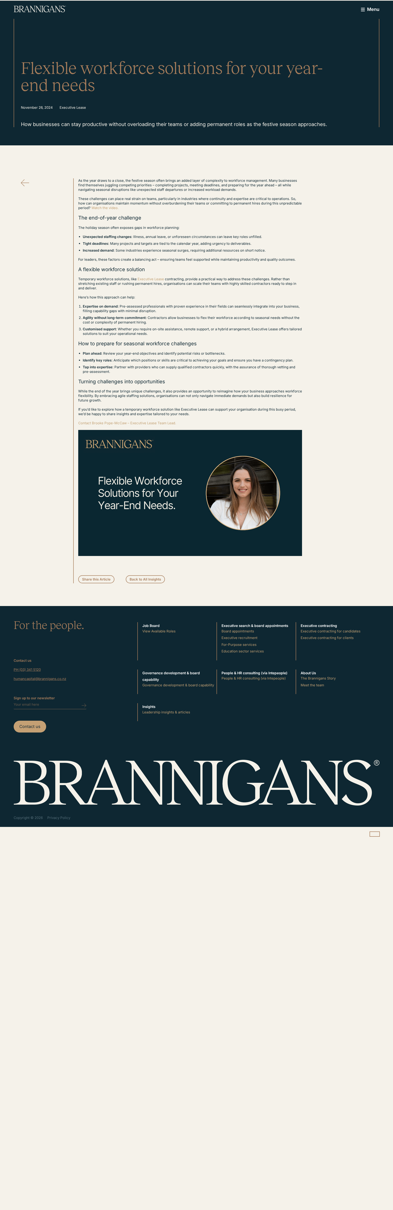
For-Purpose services (239, 644)
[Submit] (84, 716)
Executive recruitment (239, 638)
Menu (373, 9)
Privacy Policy (58, 818)
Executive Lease (151, 279)
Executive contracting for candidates (330, 631)
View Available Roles (159, 631)
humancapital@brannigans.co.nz (40, 679)
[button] (96, 579)
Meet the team (312, 685)
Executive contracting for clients (327, 638)
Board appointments (238, 631)
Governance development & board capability (178, 685)
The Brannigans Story (318, 678)
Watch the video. (104, 208)
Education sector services (243, 651)
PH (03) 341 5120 (27, 669)
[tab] (178, 625)
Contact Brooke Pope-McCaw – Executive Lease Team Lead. (127, 423)
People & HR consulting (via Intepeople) (254, 678)
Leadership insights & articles (166, 712)
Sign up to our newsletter (34, 698)
